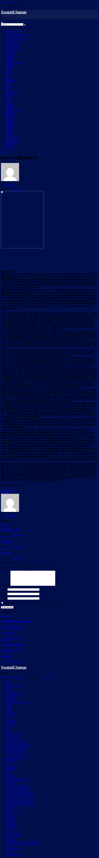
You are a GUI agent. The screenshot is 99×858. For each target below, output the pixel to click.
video (8, 100)
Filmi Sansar (10, 42)
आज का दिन (10, 66)
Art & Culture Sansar (14, 31)
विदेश (7, 85)
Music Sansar (11, 53)
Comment (5, 585)
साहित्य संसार (10, 124)
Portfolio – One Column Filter (17, 790)
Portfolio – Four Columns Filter (18, 785)
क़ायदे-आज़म (5, 493)
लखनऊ (8, 61)
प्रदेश (8, 76)
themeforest (10, 840)
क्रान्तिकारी (10, 59)
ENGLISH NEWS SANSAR (17, 35)
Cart (7, 707)
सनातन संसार (10, 133)
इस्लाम (8, 135)
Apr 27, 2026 (6, 638)
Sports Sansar (11, 57)
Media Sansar (11, 50)
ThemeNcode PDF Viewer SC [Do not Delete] (24, 844)
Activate (9, 688)
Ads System (10, 692)
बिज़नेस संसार (10, 81)
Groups (8, 727)
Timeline (9, 846)
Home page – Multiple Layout (17, 753)
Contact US (10, 716)
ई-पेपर (8, 98)
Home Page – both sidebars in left (19, 746)
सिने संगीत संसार (12, 115)
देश (7, 74)
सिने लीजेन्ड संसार (12, 111)
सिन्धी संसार (10, 146)
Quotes (8, 811)
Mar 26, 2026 (6, 661)
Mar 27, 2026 (6, 650)
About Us (9, 683)
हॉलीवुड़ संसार (11, 113)
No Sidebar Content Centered (17, 779)
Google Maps (11, 725)
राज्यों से (8, 79)
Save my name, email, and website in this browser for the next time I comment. (34, 603)
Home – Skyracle (12, 733)
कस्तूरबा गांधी (5, 553)
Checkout (9, 709)
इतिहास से (9, 126)
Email (4, 594)
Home (8, 681)
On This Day (11, 55)
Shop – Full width (13, 833)
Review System (12, 816)
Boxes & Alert (11, 701)
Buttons (9, 705)
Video (8, 853)
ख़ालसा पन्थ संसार (12, 137)
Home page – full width (15, 748)
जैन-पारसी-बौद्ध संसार (13, 142)
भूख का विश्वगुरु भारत (13, 855)
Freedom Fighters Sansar (15, 39)
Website (4, 598)
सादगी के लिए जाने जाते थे (10, 530)
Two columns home (13, 848)
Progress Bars (11, 807)
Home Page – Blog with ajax (17, 742)
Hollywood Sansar (13, 46)
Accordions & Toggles (14, 686)
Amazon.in (10, 699)
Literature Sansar (12, 48)
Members (9, 775)
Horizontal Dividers (13, 759)
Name (4, 589)
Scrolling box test (12, 829)
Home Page (15, 755)
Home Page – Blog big (14, 740)
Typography (10, 851)
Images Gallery (11, 766)
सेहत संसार (10, 129)
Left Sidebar (10, 768)
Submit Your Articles (14, 835)
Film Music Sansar (13, 37)
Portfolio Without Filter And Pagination (21, 805)
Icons (8, 764)
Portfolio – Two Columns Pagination (20, 801)
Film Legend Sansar (13, 44)
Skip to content (6, 2)
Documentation (12, 720)
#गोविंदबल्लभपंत (17, 190)
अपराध (8, 70)
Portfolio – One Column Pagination (19, 792)
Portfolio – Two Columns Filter (18, 798)
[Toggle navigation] (2, 22)
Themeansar (46, 677)
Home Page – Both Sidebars (16, 744)
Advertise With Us (13, 694)
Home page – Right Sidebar (16, 757)
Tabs (7, 838)
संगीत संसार (10, 118)
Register (9, 814)
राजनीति (9, 83)
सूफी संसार (10, 148)
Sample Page (11, 820)
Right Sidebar (11, 818)
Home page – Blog (13, 738)
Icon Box (9, 762)
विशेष (7, 89)
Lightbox (9, 770)
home (8, 731)
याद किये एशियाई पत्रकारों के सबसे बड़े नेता (16, 622)
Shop (8, 831)
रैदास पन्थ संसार (11, 144)
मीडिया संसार (10, 107)
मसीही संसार (10, 139)
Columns (9, 712)
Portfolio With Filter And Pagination (19, 803)
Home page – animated (14, 735)
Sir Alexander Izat (8, 633)
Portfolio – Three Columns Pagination (20, 796)
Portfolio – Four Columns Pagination (20, 788)
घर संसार (9, 131)
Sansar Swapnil (18, 626)
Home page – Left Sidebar (16, 751)
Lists (7, 772)
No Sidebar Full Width (14, 781)
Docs (8, 718)
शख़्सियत (9, 87)
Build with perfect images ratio (17, 703)
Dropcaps (9, 722)
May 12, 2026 (6, 626)
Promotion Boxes (12, 809)
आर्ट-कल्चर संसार (12, 92)
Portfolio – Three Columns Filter (18, 794)
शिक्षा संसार (10, 96)
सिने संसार (9, 109)
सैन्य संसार (9, 105)
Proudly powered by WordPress (13, 677)
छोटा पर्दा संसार (11, 94)
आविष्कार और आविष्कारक (15, 63)
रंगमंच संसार (10, 122)
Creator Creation (12, 33)
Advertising (10, 696)
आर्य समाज (9, 120)
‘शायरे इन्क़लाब (6, 542)
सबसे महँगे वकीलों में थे (8, 490)
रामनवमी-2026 (6, 656)
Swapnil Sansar (14, 12)
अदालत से (9, 68)
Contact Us (10, 714)
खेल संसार (9, 72)
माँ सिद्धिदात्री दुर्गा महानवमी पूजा (12, 645)
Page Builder (11, 783)
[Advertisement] (49, 259)
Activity (9, 690)
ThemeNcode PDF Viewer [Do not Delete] (22, 842)
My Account (10, 777)
